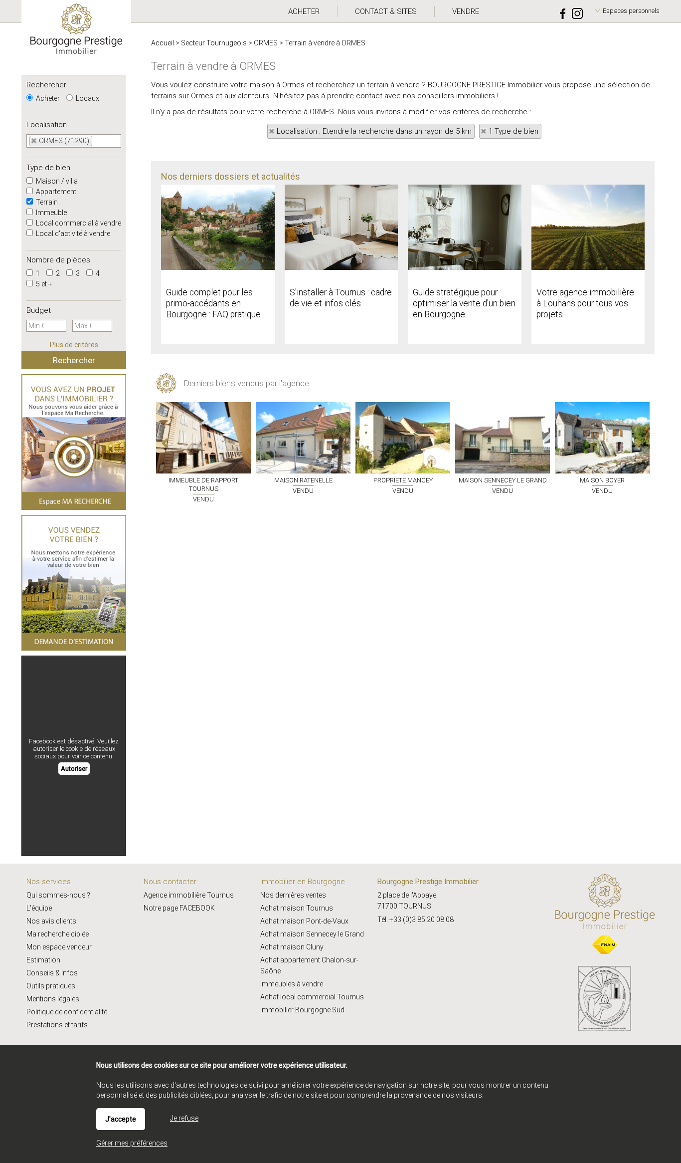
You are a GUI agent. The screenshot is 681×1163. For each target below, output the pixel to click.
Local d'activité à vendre (72, 233)
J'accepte (120, 1119)
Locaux (86, 98)
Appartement (55, 192)
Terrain (46, 202)
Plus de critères (74, 345)
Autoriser (74, 768)
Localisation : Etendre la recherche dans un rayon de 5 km (374, 131)
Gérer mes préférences (132, 1143)
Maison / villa (56, 181)
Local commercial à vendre (77, 223)
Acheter (47, 98)
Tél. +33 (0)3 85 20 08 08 (415, 920)
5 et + (43, 284)
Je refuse (184, 1118)
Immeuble (50, 213)
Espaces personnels (631, 10)
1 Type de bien (513, 131)
